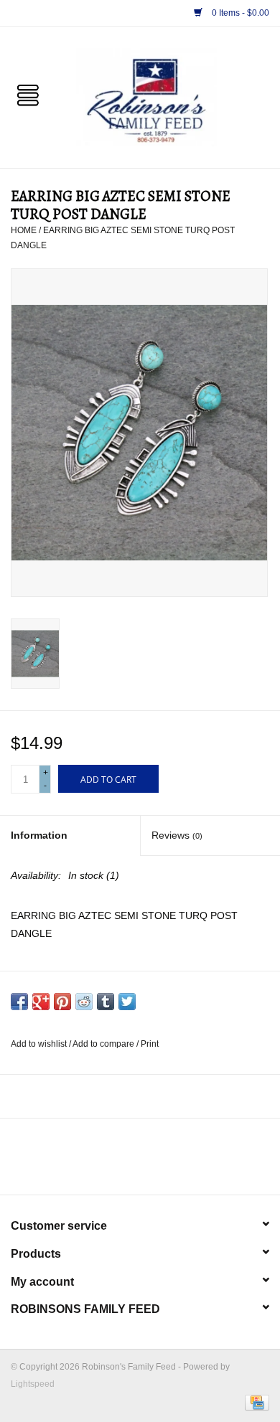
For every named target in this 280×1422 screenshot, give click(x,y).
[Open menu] (28, 94)
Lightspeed (33, 1384)
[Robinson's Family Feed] (168, 96)
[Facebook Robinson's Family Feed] (127, 1161)
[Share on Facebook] (19, 1001)
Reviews (176, 835)
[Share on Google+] (41, 1001)
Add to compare (104, 1044)
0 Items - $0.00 (239, 13)
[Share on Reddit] (84, 1001)
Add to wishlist (40, 1044)
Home (24, 230)
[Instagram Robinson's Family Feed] (152, 1161)
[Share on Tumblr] (105, 1001)
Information (39, 835)
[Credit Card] (254, 1402)
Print (150, 1044)
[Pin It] (62, 1001)
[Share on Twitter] (127, 1001)
